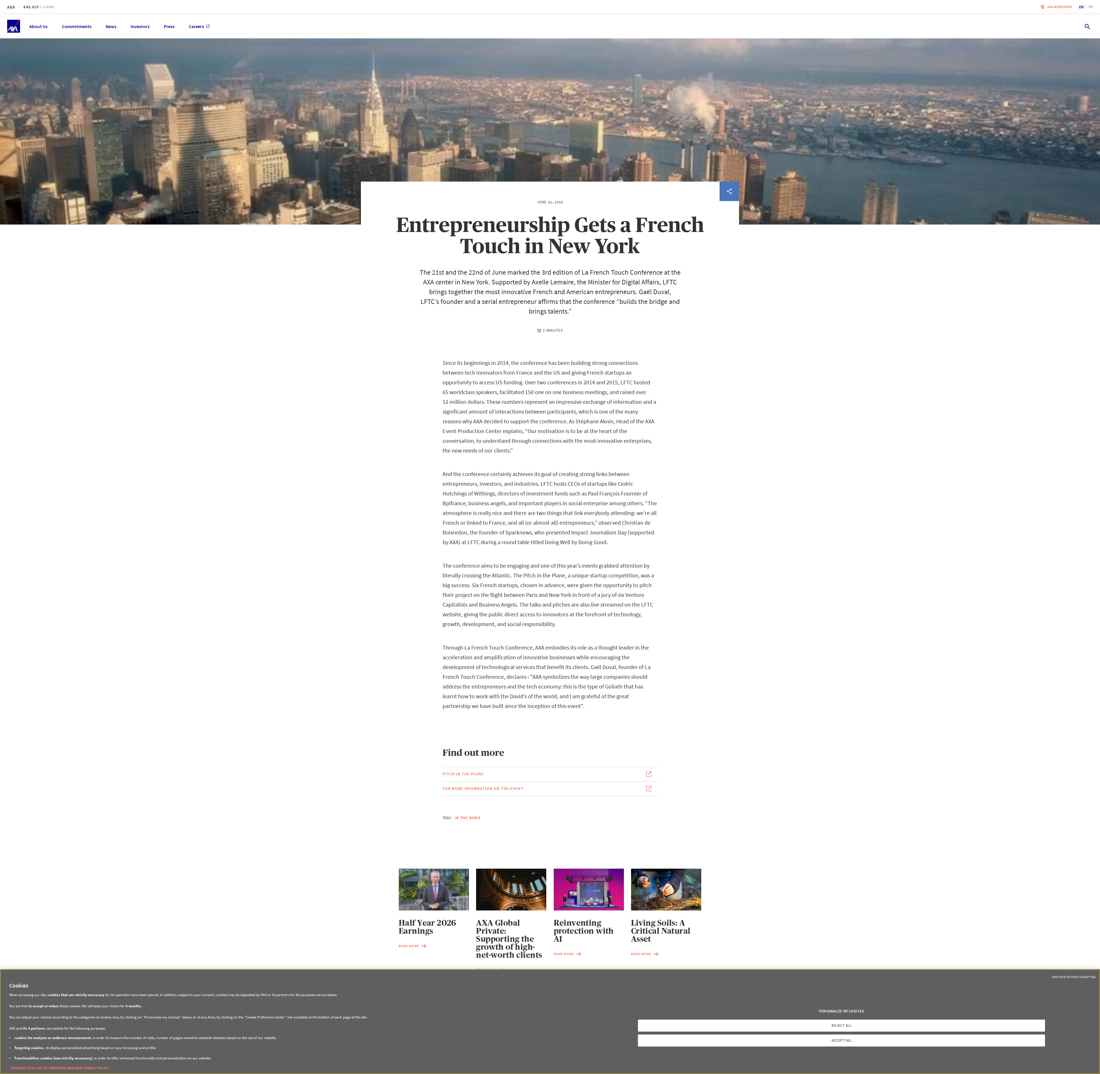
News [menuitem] (111, 26)
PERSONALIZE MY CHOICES (841, 1011)
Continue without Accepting (1074, 977)
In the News (467, 817)
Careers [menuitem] (196, 26)
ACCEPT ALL (841, 1040)
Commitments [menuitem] (76, 26)
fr (1091, 6)
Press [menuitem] (169, 26)
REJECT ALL (841, 1025)
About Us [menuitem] (38, 26)
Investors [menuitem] (140, 26)
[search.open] (1087, 26)
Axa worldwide (1059, 7)
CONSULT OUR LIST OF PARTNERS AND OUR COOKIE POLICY (60, 1068)
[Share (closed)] (729, 191)
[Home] (13, 26)
